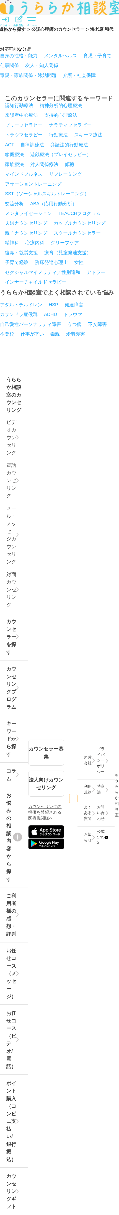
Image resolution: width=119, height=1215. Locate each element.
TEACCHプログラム (79, 213)
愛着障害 (75, 334)
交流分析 (14, 203)
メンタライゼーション (28, 213)
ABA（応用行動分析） (53, 203)
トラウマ (72, 314)
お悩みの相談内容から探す (8, 837)
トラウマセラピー (24, 135)
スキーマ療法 (88, 135)
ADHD (50, 314)
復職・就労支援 (21, 252)
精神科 (12, 242)
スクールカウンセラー (77, 233)
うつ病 (75, 324)
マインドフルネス (24, 174)
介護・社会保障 (79, 75)
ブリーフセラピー (24, 125)
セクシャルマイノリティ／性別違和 (42, 272)
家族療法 (14, 164)
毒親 (55, 334)
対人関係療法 (44, 164)
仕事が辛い (32, 334)
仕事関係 (9, 65)
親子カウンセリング (26, 233)
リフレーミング (65, 174)
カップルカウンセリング (79, 223)
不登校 (7, 334)
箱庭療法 (14, 154)
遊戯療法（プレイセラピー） (60, 154)
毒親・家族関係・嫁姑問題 (28, 75)
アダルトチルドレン (21, 304)
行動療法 (58, 135)
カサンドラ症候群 (19, 314)
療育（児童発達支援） (67, 252)
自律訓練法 (32, 144)
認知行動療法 (19, 105)
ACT (9, 144)
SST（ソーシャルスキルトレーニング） (47, 193)
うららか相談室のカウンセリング (13, 395)
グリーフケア (65, 242)
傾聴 (69, 164)
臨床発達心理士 (51, 262)
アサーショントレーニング (33, 184)
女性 (79, 262)
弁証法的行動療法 (69, 144)
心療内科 (34, 242)
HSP (53, 304)
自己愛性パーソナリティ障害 (30, 324)
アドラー (96, 272)
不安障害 (97, 324)
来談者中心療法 (21, 115)
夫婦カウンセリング (26, 223)
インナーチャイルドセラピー (35, 282)
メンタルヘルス (60, 55)
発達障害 (73, 304)
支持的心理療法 (60, 115)
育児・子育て (97, 55)
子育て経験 (17, 262)
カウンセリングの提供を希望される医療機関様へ (44, 812)
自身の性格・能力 (19, 55)
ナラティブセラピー (70, 125)
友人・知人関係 (41, 65)
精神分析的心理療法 (61, 105)
